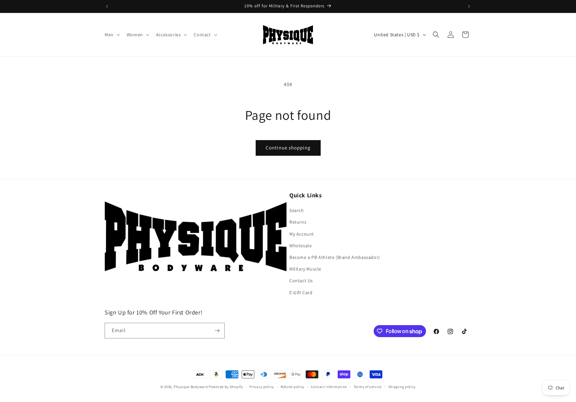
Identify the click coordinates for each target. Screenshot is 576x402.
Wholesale (300, 246)
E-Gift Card (301, 293)
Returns (297, 222)
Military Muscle (305, 269)
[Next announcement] (469, 6)
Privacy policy (261, 386)
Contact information (329, 386)
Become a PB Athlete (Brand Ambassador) (334, 257)
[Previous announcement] (107, 6)
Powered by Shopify (226, 386)
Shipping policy (402, 386)
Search (296, 210)
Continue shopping (288, 147)
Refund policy (292, 386)
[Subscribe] (217, 330)
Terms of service (368, 386)
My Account (301, 234)
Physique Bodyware (191, 386)
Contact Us (301, 281)
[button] (112, 35)
